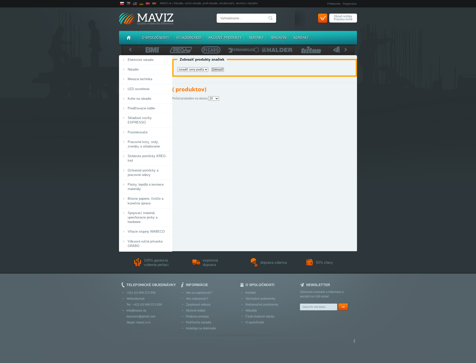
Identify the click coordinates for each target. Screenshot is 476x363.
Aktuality (251, 310)
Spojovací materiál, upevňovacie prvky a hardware (142, 217)
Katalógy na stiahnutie (201, 328)
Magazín (278, 38)
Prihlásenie (333, 3)
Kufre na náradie (139, 98)
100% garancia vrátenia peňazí (156, 262)
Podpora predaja (197, 316)
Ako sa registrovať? (199, 292)
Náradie (133, 69)
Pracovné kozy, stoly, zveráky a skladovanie (144, 144)
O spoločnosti (155, 38)
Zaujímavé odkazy (198, 304)
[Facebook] (354, 341)
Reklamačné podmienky (261, 304)
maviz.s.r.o (143, 322)
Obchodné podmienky (260, 298)
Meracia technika (140, 79)
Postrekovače (138, 132)
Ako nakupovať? (197, 298)
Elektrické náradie (140, 60)
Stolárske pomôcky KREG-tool (147, 158)
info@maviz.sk (136, 310)
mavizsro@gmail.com (140, 316)
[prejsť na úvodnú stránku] (146, 19)
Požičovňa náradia (198, 322)
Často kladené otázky (259, 316)
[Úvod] (128, 38)
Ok (343, 307)
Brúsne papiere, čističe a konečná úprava (145, 201)
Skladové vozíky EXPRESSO (140, 120)
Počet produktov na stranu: (190, 98)
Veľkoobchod (188, 38)
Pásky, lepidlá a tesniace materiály (146, 187)
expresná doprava (210, 262)
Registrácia (350, 3)
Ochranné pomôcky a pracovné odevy (143, 173)
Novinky (256, 38)
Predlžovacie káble (141, 108)
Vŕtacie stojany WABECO (146, 231)
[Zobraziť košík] (322, 18)
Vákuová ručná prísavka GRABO (145, 244)
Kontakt (301, 38)
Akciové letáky (195, 310)
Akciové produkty (225, 38)
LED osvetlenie (138, 89)
